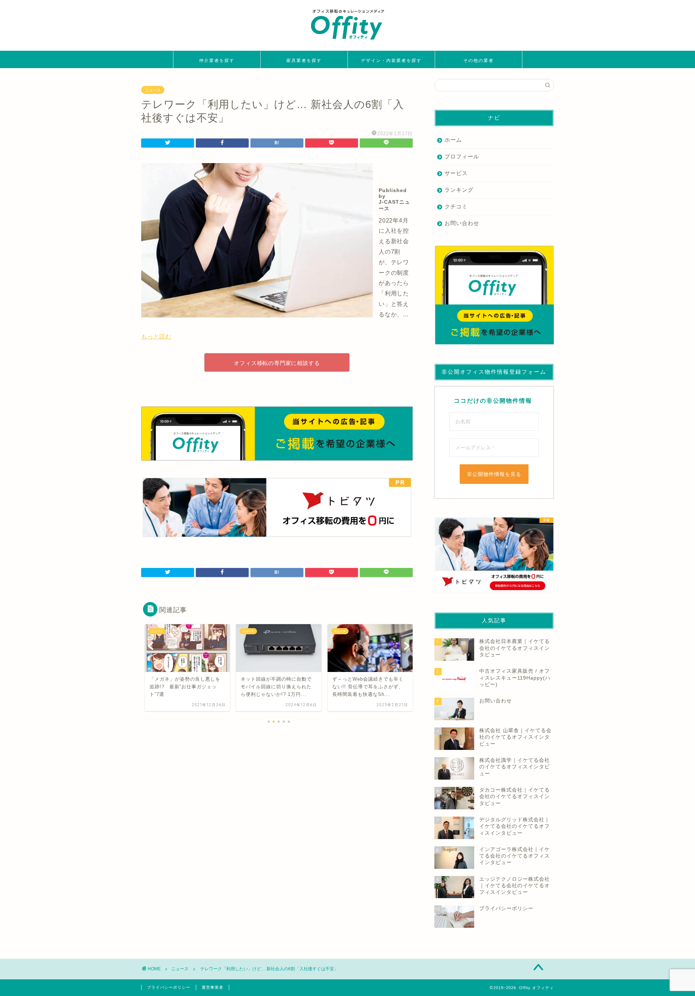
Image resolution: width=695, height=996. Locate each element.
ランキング (459, 190)
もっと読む (156, 336)
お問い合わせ (462, 223)
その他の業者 (478, 60)
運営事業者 (212, 987)
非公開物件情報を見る (494, 474)
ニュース (153, 90)
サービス (456, 173)
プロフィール (462, 156)
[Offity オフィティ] (347, 42)
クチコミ (456, 206)
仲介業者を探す (217, 60)
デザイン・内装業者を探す (391, 60)
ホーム (453, 140)
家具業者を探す (304, 60)
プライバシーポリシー (168, 987)
